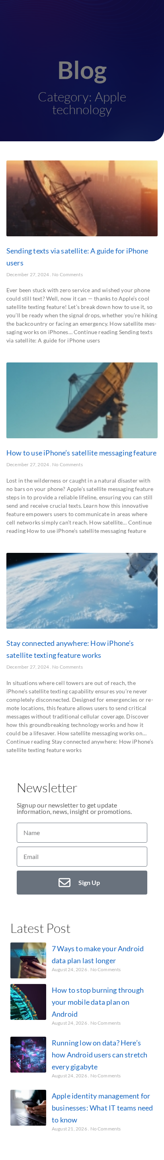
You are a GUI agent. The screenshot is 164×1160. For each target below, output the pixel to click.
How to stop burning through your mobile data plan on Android (98, 1002)
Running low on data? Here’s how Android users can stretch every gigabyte (99, 1054)
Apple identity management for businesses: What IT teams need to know (102, 1107)
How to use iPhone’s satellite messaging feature (81, 452)
